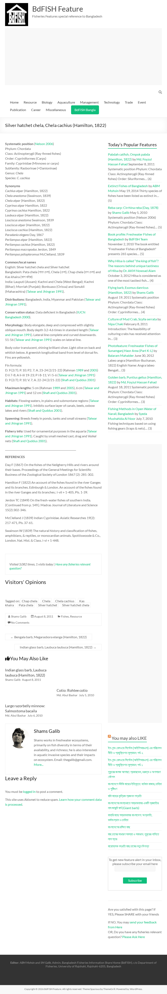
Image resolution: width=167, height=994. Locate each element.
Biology (47, 102)
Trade (129, 102)
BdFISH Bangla (85, 110)
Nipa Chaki (115, 324)
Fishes (65, 616)
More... (38, 764)
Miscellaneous (56, 110)
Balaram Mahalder (121, 355)
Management (89, 102)
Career (36, 110)
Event (142, 102)
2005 (93, 370)
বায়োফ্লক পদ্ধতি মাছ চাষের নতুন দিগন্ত (128, 846)
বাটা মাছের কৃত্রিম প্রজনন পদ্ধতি (125, 796)
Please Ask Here (133, 937)
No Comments (20, 622)
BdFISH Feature (57, 8)
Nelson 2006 (44, 144)
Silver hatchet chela (75, 605)
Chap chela (29, 601)
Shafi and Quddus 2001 (78, 380)
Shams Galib (18, 616)
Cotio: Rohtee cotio (72, 690)
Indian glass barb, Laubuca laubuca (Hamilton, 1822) (58, 647)
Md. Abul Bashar (67, 695)
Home (14, 102)
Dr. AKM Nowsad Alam (139, 271)
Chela (46, 601)
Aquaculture (66, 102)
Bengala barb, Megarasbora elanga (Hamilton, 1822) (48, 637)
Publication (18, 110)
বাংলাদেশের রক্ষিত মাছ (119, 827)
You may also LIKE (129, 738)
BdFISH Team (138, 239)
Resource (30, 102)
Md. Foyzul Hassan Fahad (139, 382)
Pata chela (26, 605)
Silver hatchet (47, 605)
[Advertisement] (83, 56)
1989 (79, 370)
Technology (112, 102)
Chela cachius (64, 601)
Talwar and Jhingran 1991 (45, 291)
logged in (29, 791)
